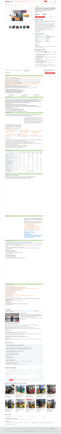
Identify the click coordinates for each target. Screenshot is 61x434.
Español (22, 429)
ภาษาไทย (45, 429)
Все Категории (7, 3)
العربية (38, 429)
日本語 (17, 429)
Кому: (8, 372)
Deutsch (25, 429)
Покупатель (42, 3)
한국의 (36, 429)
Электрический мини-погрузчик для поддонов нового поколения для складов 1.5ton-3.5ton (9, 410)
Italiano (30, 429)
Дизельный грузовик (42, 422)
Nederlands (41, 429)
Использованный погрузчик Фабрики (35, 422)
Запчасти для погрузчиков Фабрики (10, 422)
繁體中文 (15, 429)
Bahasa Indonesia (54, 429)
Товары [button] (16, 1)
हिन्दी (43, 429)
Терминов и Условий (55, 431)
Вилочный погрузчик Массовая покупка (10, 424)
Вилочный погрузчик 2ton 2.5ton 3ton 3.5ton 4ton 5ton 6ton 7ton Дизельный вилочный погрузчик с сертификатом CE (51, 395)
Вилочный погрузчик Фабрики (18, 422)
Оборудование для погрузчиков (50, 422)
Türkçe (48, 429)
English (9, 429)
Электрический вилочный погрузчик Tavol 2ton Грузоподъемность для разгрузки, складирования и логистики (30, 410)
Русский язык (33, 429)
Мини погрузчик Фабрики (26, 422)
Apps (50, 3)
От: (8, 370)
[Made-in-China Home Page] (9, 1)
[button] (43, 1)
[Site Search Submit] (46, 1)
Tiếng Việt (51, 429)
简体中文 (12, 429)
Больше (6, 425)
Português (27, 429)
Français (20, 429)
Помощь (47, 3)
